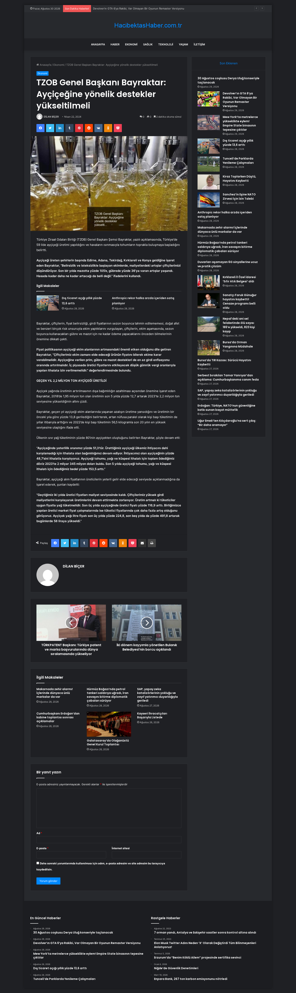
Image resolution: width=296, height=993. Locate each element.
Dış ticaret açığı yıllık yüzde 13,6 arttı (238, 143)
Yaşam (183, 44)
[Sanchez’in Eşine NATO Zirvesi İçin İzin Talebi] (209, 200)
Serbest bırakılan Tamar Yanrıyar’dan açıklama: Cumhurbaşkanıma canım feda (228, 377)
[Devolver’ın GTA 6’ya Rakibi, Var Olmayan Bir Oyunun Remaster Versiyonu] (209, 98)
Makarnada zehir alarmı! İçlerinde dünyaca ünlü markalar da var (54, 693)
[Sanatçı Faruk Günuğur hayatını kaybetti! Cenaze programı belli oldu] (209, 300)
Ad (39, 833)
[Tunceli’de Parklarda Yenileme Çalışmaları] (209, 164)
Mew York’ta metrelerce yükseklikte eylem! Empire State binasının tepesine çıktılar (145, 8)
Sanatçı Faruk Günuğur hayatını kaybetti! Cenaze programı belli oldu (240, 301)
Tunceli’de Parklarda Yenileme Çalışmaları (238, 160)
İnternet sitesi (121, 848)
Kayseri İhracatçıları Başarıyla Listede (152, 715)
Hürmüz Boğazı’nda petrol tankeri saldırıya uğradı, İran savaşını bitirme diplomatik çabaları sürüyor (107, 695)
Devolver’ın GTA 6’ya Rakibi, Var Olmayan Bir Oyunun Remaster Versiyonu (240, 99)
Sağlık (148, 44)
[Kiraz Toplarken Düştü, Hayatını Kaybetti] (209, 182)
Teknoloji (165, 44)
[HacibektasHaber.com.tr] (148, 25)
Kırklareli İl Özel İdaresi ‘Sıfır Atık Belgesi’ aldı (239, 279)
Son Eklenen (229, 63)
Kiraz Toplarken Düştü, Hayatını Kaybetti (239, 178)
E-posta (42, 848)
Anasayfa (98, 44)
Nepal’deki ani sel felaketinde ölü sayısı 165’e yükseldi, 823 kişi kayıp (239, 325)
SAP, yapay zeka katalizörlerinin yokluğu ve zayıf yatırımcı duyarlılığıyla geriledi (157, 695)
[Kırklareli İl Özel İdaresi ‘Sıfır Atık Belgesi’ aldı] (209, 282)
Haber (115, 44)
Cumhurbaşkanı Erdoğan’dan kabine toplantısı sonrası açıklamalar (58, 717)
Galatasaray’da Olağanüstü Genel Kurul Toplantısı (108, 742)
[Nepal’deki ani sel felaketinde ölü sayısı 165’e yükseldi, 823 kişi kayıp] (209, 324)
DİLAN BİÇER (51, 116)
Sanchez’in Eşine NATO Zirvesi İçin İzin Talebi (239, 196)
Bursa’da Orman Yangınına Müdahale (238, 344)
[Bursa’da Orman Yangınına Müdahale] (209, 347)
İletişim (199, 44)
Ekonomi (131, 44)
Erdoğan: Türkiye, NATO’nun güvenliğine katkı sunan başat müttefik (226, 408)
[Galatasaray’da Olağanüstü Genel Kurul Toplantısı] (109, 724)
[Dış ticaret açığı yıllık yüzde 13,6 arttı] (48, 303)
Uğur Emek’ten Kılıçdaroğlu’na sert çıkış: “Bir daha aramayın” (227, 423)
